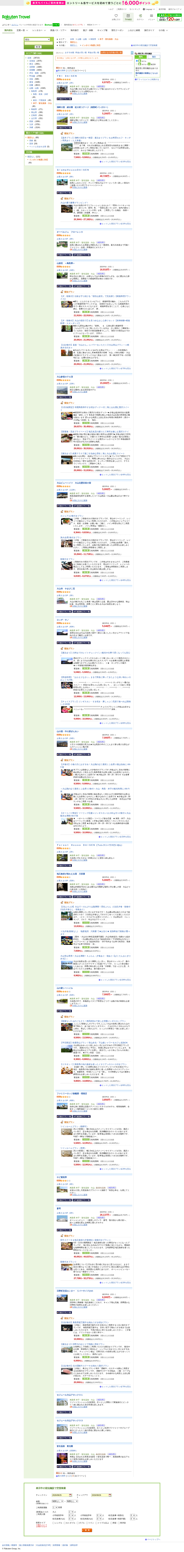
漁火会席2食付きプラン (71, 537)
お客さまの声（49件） (66, 1100)
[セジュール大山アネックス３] (100, 1426)
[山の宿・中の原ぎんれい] (100, 742)
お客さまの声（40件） (66, 627)
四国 (31, 121)
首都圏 (32, 70)
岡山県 (34, 112)
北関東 (32, 67)
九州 (31, 124)
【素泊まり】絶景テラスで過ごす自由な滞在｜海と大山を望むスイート (92, 453)
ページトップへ (153, 1539)
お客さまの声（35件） (66, 881)
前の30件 (61, 71)
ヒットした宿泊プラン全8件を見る (116, 723)
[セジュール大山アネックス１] (100, 1400)
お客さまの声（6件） (66, 1213)
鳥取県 (93, 39)
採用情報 (56, 1545)
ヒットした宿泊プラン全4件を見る (116, 474)
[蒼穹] (100, 1218)
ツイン (91, 1523)
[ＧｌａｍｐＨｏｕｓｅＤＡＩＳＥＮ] (100, 181)
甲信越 (32, 76)
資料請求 (74, 1545)
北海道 (32, 61)
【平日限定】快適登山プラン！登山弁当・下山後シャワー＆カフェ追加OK (94, 1042)
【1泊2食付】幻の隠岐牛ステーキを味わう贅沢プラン (84, 1366)
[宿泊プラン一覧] (64, 99)
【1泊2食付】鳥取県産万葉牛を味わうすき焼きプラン (84, 1322)
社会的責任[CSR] (43, 1545)
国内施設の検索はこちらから (147, 74)
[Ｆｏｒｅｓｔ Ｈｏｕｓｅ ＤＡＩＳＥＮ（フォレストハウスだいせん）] (100, 856)
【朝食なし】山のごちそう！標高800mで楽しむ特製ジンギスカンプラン (93, 1021)
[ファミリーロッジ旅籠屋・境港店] (100, 1104)
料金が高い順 (93, 52)
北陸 (31, 79)
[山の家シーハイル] (100, 999)
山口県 (34, 118)
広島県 (34, 115)
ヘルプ (110, 9)
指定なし (74, 45)
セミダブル (70, 1523)
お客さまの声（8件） (66, 177)
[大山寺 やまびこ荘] (100, 599)
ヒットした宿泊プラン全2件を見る (116, 1169)
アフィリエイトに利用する (148, 79)
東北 (31, 64)
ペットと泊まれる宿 (37, 146)
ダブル (82, 1523)
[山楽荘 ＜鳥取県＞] (100, 274)
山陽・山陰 (82, 39)
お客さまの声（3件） (66, 595)
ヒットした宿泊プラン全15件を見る (116, 837)
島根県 (34, 109)
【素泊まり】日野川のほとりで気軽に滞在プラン (82, 1344)
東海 (31, 82)
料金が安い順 (81, 52)
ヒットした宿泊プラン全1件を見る (116, 161)
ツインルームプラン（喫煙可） (74, 1126)
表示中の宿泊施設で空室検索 (145, 45)
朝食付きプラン (67, 559)
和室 (114, 1523)
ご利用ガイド (121, 9)
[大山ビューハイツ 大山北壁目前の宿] (100, 494)
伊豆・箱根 (34, 73)
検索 (87, 1530)
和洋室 (123, 1523)
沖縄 (31, 127)
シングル (58, 1523)
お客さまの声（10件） (66, 384)
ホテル (144, 61)
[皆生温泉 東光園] (111, 1454)
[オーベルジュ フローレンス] (100, 243)
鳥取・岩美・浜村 (40, 94)
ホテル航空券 (149, 64)
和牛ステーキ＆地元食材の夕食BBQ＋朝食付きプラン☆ (85, 1240)
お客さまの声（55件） (66, 995)
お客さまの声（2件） (66, 83)
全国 (72, 39)
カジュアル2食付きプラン (72, 516)
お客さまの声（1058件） (67, 1451)
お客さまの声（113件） (67, 490)
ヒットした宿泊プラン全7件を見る (116, 368)
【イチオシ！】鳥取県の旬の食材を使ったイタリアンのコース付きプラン (93, 1064)
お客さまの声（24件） (66, 270)
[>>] (132, 52)
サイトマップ (135, 9)
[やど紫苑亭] (111, 1188)
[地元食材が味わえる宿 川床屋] (100, 884)
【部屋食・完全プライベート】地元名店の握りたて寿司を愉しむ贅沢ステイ (94, 431)
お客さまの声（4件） (66, 239)
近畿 (31, 85)
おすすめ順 (69, 52)
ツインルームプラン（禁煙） (74, 1148)
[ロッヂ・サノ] (100, 631)
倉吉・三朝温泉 (39, 100)
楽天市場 (162, 9)
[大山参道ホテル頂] (100, 387)
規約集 (65, 1545)
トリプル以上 (103, 1523)
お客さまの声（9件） (66, 1184)
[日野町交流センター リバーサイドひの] (100, 1300)
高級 (31, 140)
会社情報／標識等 (9, 1545)
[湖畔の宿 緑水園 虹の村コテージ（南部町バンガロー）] (100, 118)
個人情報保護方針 (26, 1545)
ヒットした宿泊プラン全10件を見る (116, 980)
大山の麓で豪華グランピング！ (74, 203)
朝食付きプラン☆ (68, 1262)
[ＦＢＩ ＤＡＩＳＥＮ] (100, 87)
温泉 (31, 143)
